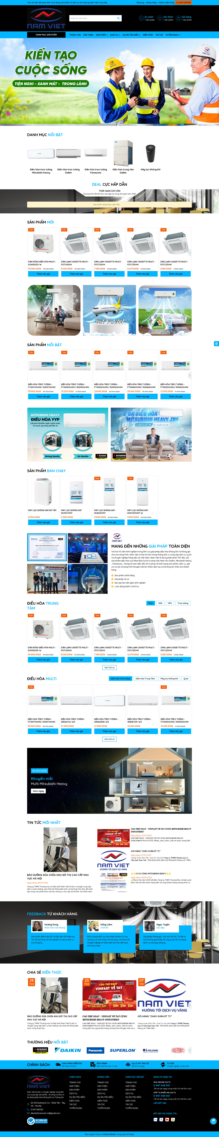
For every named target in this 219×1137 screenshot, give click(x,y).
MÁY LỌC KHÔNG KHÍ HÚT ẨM (42, 510)
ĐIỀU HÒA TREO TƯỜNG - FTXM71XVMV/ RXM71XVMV (42, 385)
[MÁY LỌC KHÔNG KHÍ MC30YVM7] (76, 492)
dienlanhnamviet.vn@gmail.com (45, 1113)
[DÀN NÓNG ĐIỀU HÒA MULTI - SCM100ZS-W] (43, 243)
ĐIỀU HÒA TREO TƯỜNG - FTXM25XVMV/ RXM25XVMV (174, 385)
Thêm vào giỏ (43, 274)
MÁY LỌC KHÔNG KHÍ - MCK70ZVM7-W (138, 511)
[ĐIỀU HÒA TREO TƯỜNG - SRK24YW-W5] (76, 700)
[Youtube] (167, 1119)
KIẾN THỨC (148, 35)
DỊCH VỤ (114, 35)
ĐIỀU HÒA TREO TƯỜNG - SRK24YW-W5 (73, 720)
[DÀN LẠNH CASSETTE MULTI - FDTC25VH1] (175, 243)
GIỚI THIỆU (88, 35)
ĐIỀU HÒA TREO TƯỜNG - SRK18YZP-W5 (139, 720)
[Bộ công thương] (37, 1121)
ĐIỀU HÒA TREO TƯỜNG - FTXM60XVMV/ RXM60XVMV (141, 385)
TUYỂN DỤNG (172, 35)
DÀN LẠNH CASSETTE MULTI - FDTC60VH (75, 263)
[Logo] (46, 18)
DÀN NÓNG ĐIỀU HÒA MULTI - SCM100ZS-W (42, 263)
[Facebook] (161, 1119)
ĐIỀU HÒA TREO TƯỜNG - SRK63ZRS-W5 (106, 720)
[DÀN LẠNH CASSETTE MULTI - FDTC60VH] (76, 243)
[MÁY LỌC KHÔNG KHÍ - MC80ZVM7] (109, 492)
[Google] (173, 1119)
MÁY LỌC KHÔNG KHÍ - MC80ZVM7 (105, 511)
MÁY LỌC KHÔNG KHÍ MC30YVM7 (71, 511)
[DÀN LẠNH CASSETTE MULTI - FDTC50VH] (109, 243)
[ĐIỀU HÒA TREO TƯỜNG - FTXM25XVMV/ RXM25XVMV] (175, 366)
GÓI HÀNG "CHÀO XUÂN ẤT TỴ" (146, 851)
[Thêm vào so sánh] (56, 234)
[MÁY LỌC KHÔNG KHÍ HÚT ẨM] (43, 492)
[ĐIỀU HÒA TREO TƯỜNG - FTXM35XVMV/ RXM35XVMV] (76, 366)
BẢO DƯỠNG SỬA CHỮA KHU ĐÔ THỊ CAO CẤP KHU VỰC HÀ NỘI (52, 1018)
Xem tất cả (109, 667)
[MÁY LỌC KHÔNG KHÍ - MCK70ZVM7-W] (142, 492)
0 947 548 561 (184, 2)
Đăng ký (140, 2)
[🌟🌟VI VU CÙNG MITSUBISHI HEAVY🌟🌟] (113, 883)
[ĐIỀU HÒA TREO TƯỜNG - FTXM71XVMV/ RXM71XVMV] (43, 366)
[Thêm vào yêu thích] (56, 230)
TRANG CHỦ (75, 35)
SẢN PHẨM (101, 35)
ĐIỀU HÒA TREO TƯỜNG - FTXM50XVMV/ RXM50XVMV (108, 385)
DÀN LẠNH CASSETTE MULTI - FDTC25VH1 (174, 263)
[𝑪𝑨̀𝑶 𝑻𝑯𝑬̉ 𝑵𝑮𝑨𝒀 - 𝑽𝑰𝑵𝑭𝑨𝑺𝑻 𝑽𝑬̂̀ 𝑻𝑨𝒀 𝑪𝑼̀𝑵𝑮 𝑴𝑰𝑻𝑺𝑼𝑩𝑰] (113, 838)
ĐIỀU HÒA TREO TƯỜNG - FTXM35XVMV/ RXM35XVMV (75, 385)
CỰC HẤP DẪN (109, 184)
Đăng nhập (151, 2)
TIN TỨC (159, 35)
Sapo (131, 1134)
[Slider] (109, 81)
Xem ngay (38, 791)
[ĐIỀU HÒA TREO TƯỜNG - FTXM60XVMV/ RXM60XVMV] (142, 366)
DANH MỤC (45, 134)
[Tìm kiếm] (118, 18)
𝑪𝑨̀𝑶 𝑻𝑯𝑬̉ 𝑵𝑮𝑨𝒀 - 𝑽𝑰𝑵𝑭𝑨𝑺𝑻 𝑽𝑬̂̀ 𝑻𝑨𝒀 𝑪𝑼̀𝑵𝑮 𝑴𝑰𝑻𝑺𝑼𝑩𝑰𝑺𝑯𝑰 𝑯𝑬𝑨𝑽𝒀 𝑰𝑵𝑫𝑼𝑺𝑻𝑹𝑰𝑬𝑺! (105, 1018)
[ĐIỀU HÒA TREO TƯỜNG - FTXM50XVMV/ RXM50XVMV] (109, 366)
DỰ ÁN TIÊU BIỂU (131, 35)
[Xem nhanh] (56, 239)
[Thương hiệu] (40, 1050)
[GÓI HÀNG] (113, 860)
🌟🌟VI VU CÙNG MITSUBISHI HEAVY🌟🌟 (151, 873)
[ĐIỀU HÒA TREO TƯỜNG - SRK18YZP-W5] (143, 700)
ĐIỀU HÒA (42, 678)
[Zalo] (155, 1119)
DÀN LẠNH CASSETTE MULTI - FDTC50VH (108, 263)
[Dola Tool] (47, 547)
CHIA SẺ (44, 972)
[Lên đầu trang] (213, 1114)
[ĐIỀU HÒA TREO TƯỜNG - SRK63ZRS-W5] (109, 700)
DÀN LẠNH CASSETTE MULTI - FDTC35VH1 (141, 263)
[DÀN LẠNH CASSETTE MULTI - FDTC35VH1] (142, 243)
